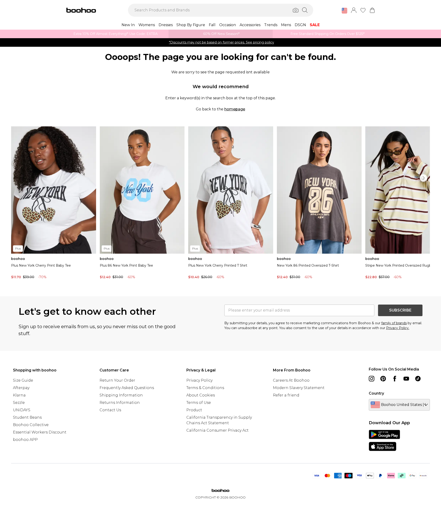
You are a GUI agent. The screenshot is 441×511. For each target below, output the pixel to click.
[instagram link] (371, 378)
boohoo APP (25, 439)
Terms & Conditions (205, 388)
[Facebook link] (394, 378)
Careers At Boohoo (291, 380)
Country (376, 393)
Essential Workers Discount (39, 432)
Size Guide (23, 380)
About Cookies (200, 395)
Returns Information (120, 402)
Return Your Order (117, 380)
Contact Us (110, 410)
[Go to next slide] (423, 178)
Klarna (19, 395)
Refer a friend (286, 395)
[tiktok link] (418, 378)
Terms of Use (198, 402)
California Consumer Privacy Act (217, 430)
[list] (220, 203)
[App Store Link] (384, 440)
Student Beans (27, 417)
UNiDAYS (21, 410)
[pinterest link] (383, 378)
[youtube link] (406, 378)
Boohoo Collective (31, 425)
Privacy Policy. (397, 328)
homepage (234, 109)
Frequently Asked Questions (127, 388)
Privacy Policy (199, 380)
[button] (344, 10)
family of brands (394, 323)
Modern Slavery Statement (299, 388)
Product (194, 410)
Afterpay (21, 388)
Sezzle (19, 402)
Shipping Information (121, 395)
